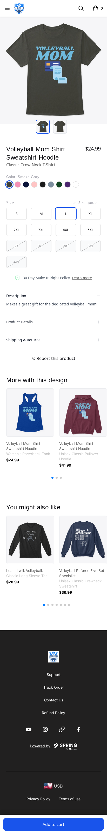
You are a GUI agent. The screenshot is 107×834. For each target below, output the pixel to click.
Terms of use (70, 799)
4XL (66, 229)
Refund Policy (53, 712)
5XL (90, 229)
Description (16, 295)
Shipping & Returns (23, 339)
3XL (41, 229)
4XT (17, 261)
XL (90, 213)
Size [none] (10, 203)
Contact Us (53, 700)
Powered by (40, 746)
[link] (30, 412)
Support (54, 674)
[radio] (16, 214)
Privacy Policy (38, 799)
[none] (84, 202)
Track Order (53, 687)
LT (16, 245)
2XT (66, 245)
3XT (91, 245)
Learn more (82, 277)
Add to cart (53, 824)
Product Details (19, 321)
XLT (41, 245)
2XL (16, 229)
